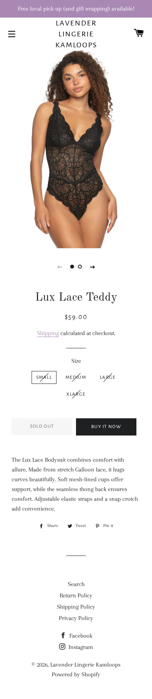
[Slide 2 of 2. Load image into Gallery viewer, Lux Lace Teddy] (80, 267)
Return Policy (76, 595)
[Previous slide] (59, 266)
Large (108, 377)
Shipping (48, 333)
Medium (75, 377)
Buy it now (106, 426)
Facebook (80, 635)
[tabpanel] (76, 148)
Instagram (80, 647)
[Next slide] (92, 266)
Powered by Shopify (76, 674)
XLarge (76, 394)
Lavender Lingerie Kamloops (76, 34)
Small (44, 377)
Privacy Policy (76, 618)
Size (76, 360)
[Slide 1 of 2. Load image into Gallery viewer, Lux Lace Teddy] (72, 267)
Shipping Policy (76, 606)
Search (76, 584)
